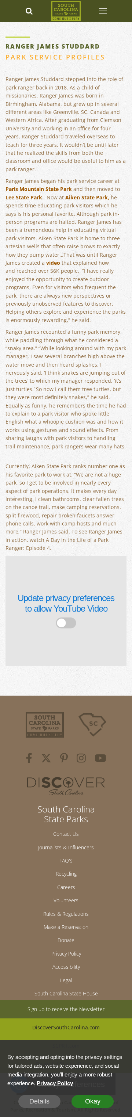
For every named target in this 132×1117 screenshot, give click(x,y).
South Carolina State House (66, 993)
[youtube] (100, 759)
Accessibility (66, 966)
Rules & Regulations (66, 913)
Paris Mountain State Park (39, 188)
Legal (66, 980)
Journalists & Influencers (66, 847)
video (53, 262)
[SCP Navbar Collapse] (102, 11)
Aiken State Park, (87, 197)
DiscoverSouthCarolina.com (66, 1027)
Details (39, 1101)
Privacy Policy (66, 953)
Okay (92, 1101)
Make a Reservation (66, 926)
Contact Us (66, 833)
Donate (66, 940)
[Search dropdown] (29, 11)
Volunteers (66, 900)
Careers (66, 887)
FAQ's (66, 860)
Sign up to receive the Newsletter (65, 1009)
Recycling (66, 873)
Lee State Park (24, 197)
